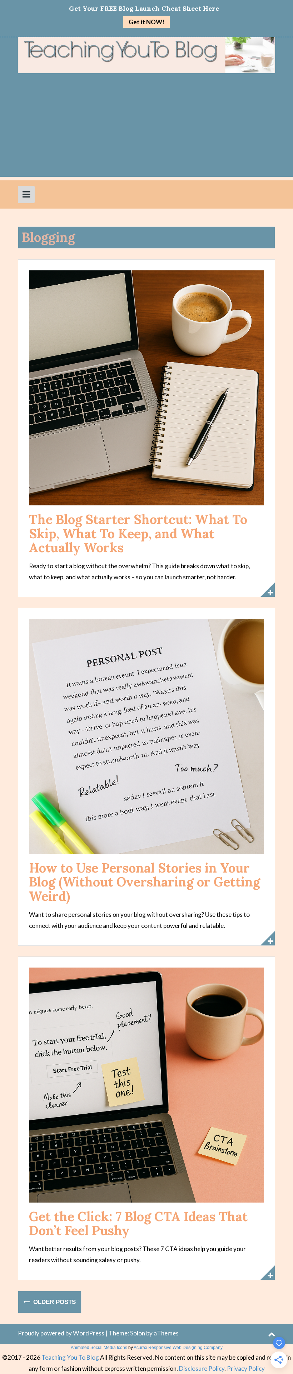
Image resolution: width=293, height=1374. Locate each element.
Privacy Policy (246, 1368)
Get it (146, 22)
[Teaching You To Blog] (146, 54)
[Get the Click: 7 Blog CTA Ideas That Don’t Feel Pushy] (146, 1084)
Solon (137, 1333)
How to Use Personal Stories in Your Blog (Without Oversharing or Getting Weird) (144, 882)
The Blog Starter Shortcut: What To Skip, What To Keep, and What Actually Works (138, 533)
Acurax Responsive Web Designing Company (178, 1347)
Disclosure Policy (201, 1368)
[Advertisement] (146, 127)
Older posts (53, 1301)
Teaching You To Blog (70, 1357)
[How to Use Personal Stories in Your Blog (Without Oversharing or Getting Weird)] (146, 735)
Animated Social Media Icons (99, 1347)
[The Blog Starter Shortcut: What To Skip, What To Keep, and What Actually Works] (146, 387)
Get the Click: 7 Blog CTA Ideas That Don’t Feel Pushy (138, 1223)
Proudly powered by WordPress (61, 1333)
